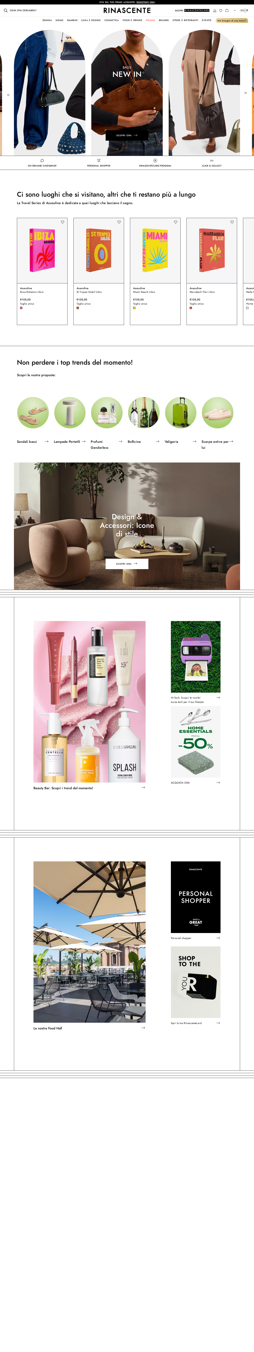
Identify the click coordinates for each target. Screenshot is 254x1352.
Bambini (72, 20)
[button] (215, 10)
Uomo (60, 20)
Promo (150, 20)
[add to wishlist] (62, 222)
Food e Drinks (132, 20)
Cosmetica (112, 20)
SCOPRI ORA (126, 135)
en (242, 10)
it (247, 10)
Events (206, 20)
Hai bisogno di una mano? (232, 20)
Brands (164, 20)
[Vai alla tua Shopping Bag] (227, 10)
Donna (47, 20)
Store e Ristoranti (185, 20)
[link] (52, 93)
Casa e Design (91, 20)
